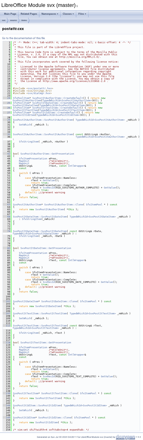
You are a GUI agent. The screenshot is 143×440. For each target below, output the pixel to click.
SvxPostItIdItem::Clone (54, 417)
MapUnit (24, 161)
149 (6, 417)
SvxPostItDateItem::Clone (59, 301)
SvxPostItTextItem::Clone (59, 393)
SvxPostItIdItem (24, 115)
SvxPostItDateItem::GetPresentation (45, 248)
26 (6, 107)
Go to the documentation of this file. (23, 38)
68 (6, 216)
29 (6, 119)
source (13, 20)
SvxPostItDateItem (25, 105)
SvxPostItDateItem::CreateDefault (56, 102)
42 (6, 153)
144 (6, 405)
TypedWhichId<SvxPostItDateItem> (62, 105)
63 (6, 204)
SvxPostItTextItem (25, 110)
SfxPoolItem (21, 98)
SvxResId (49, 187)
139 (6, 393)
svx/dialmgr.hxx (39, 93)
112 (6, 325)
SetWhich (25, 124)
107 (6, 313)
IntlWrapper (76, 165)
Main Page (10, 13)
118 (6, 342)
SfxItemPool (94, 204)
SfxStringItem (28, 141)
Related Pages (29, 13)
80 (6, 248)
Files (81, 13)
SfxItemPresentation (33, 158)
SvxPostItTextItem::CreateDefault (56, 107)
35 (6, 134)
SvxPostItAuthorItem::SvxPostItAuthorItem (43, 119)
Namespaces (49, 13)
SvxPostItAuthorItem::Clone (63, 204)
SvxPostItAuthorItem (27, 100)
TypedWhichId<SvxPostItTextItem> (62, 110)
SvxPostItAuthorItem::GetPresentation (47, 153)
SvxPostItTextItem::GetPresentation (45, 342)
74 (6, 231)
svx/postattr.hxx (40, 88)
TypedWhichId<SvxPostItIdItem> (58, 115)
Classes (67, 13)
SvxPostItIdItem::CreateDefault (54, 112)
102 (6, 301)
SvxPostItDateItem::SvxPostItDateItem (40, 216)
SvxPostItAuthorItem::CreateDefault (57, 98)
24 (6, 98)
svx (3, 20)
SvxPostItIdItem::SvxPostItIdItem (37, 405)
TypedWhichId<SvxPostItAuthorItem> (67, 100)
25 (6, 102)
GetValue (49, 180)
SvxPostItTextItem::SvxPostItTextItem (40, 313)
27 (6, 112)
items (24, 20)
